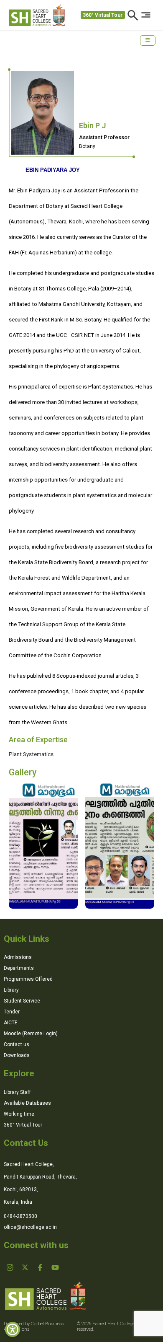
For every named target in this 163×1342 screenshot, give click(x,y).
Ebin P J (92, 125)
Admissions (18, 957)
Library (11, 990)
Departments (19, 968)
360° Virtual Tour (102, 15)
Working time (19, 1114)
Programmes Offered (28, 979)
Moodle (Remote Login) (31, 1033)
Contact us (16, 1044)
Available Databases (27, 1103)
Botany (87, 146)
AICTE (11, 1023)
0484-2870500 (20, 1216)
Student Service (22, 1001)
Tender (12, 1012)
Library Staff (17, 1092)
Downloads (17, 1055)
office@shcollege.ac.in (30, 1227)
